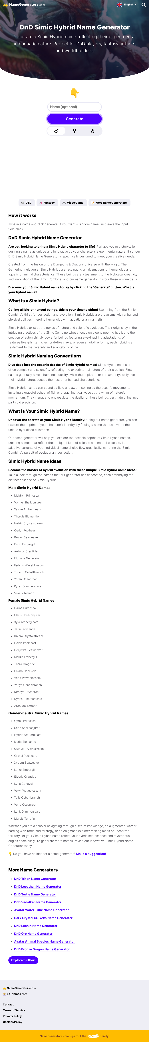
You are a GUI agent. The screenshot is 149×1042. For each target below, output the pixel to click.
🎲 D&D (26, 202)
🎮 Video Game (72, 202)
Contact (8, 1004)
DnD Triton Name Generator (35, 879)
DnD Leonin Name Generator (35, 926)
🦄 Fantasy (47, 202)
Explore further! (23, 960)
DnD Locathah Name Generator (37, 886)
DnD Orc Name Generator (33, 933)
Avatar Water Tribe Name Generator (41, 910)
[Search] (143, 4)
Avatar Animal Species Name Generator (44, 941)
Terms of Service (14, 1010)
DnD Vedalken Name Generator (37, 902)
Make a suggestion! (91, 854)
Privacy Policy (12, 1016)
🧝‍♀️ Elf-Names (15, 994)
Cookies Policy (12, 1022)
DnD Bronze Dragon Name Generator (42, 949)
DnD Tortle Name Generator (35, 894)
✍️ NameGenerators (19, 988)
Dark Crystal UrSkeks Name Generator (43, 918)
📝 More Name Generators (109, 202)
